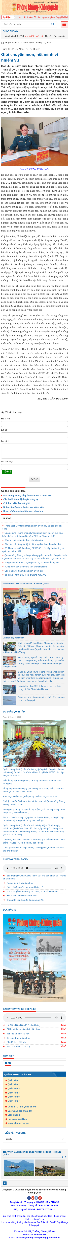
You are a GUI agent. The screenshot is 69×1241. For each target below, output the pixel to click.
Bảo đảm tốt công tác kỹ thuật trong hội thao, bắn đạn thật (33, 544)
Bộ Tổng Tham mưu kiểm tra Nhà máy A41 (25, 575)
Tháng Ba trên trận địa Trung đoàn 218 (25, 900)
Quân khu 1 (14, 1080)
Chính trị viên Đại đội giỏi (16, 503)
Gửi (36, 478)
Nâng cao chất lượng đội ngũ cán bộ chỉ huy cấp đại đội (32, 562)
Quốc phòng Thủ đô (18, 1123)
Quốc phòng (10, 31)
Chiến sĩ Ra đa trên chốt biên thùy (23, 1029)
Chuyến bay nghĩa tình (13, 638)
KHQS (19, 36)
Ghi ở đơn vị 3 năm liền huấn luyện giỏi (24, 571)
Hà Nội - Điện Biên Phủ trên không (23, 1025)
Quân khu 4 (14, 1092)
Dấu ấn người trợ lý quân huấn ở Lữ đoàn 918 (27, 495)
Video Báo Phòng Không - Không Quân (26, 583)
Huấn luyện (9, 36)
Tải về (63, 1025)
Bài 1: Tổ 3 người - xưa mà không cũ (25, 887)
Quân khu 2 (14, 1084)
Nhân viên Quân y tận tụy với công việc (23, 507)
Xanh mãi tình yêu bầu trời (20, 883)
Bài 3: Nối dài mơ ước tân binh (22, 895)
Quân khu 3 (14, 1088)
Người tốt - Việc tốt (33, 36)
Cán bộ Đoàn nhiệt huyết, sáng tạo (21, 499)
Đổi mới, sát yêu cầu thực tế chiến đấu (24, 540)
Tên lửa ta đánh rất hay (18, 1033)
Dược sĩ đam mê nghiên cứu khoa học (23, 511)
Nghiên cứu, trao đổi (55, 36)
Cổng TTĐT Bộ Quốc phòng (22, 1106)
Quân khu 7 (14, 1101)
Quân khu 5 (14, 1096)
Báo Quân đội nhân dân (20, 1111)
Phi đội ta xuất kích (16, 1042)
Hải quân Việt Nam (17, 1119)
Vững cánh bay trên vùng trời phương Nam (26, 566)
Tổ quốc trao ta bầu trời (18, 1038)
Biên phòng (14, 1115)
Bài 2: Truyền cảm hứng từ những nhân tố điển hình (32, 891)
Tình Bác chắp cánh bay (18, 1046)
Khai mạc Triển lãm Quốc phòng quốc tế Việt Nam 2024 (30, 796)
